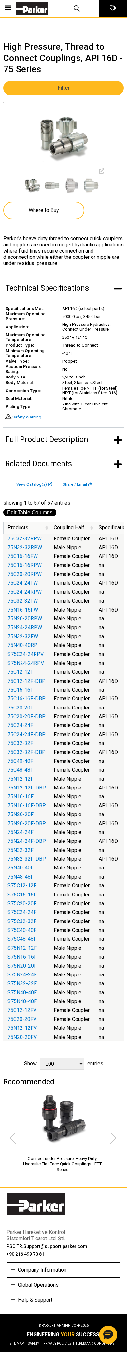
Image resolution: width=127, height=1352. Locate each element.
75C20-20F (20, 708)
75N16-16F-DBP (26, 805)
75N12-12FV (22, 1028)
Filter (64, 88)
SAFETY (35, 1343)
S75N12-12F (22, 948)
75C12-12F (20, 672)
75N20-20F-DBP (26, 823)
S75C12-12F (21, 885)
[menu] (8, 8)
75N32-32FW (22, 636)
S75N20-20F (22, 966)
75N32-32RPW (24, 547)
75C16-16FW (22, 556)
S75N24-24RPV (25, 663)
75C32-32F (20, 743)
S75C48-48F (21, 939)
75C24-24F (20, 725)
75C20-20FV (21, 1019)
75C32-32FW (22, 601)
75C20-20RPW (24, 574)
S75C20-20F (21, 903)
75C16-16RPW (24, 565)
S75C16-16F (21, 895)
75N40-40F (20, 868)
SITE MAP (18, 1343)
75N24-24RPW (24, 627)
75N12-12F (20, 779)
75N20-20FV (22, 1037)
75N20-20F (20, 814)
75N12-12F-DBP (26, 788)
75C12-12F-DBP (26, 681)
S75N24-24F (22, 975)
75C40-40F (20, 761)
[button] (108, 1335)
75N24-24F (20, 832)
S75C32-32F (21, 921)
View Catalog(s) (31, 484)
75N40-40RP (22, 645)
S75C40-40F (21, 930)
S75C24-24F (21, 912)
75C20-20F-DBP (26, 716)
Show (63, 1063)
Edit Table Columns (29, 512)
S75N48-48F (22, 1001)
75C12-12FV (21, 1010)
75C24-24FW (22, 583)
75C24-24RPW (24, 592)
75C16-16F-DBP (26, 699)
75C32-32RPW (24, 539)
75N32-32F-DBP (26, 859)
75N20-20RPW (24, 619)
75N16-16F (20, 796)
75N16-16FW (22, 610)
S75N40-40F (22, 992)
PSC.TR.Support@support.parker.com (47, 1246)
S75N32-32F (22, 983)
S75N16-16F (22, 957)
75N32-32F (20, 850)
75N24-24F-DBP (26, 841)
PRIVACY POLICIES (58, 1343)
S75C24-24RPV (25, 654)
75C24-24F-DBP (26, 734)
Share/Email (75, 484)
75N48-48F (20, 877)
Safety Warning (26, 417)
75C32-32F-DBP (26, 752)
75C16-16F (20, 690)
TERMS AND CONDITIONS (95, 1343)
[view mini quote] (113, 8)
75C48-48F (20, 770)
